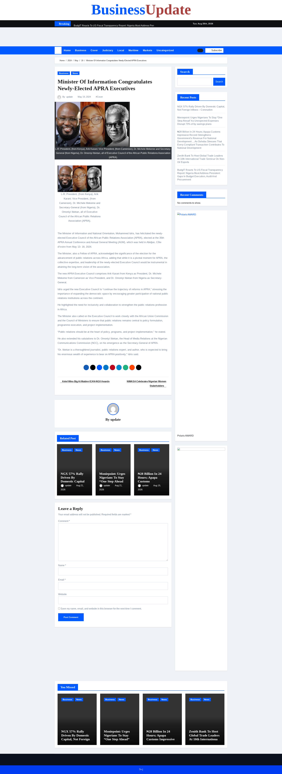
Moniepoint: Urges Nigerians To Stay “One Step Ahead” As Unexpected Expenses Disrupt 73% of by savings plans (199, 120)
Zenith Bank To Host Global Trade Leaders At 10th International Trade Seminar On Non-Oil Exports (201, 158)
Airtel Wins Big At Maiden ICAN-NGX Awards (85, 381)
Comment (64, 521)
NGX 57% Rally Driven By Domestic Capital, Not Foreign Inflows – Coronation (76, 737)
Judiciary (107, 50)
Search (185, 71)
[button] (226, 50)
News (75, 73)
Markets (147, 50)
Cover (94, 50)
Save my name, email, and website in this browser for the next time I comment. (101, 608)
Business (141, 9)
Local (121, 50)
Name (62, 565)
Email (62, 579)
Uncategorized (165, 50)
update (69, 96)
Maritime (134, 50)
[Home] (58, 50)
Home (67, 50)
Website (62, 594)
